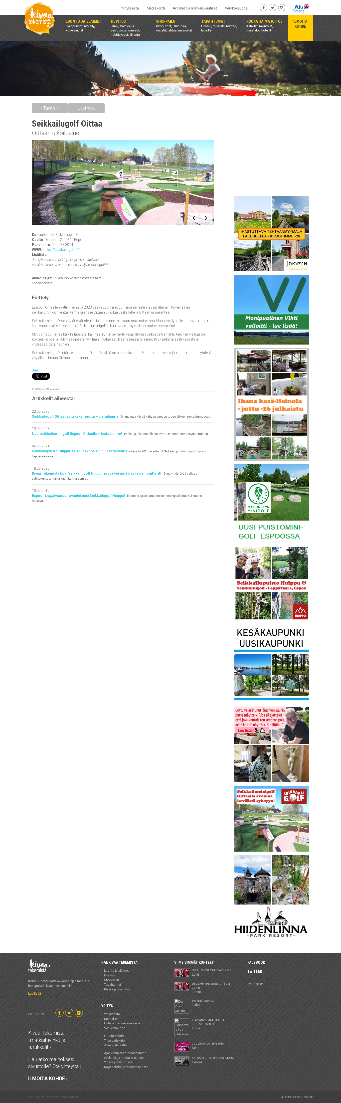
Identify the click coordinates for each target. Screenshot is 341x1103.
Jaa (35, 370)
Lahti (211, 972)
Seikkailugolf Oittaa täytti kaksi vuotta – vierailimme (121, 416)
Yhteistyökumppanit (118, 1062)
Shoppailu (111, 980)
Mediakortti (156, 8)
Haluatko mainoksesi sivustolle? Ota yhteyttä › (55, 1063)
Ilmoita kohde (114, 1036)
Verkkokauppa (236, 8)
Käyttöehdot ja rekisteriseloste (126, 1067)
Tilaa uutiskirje (114, 1040)
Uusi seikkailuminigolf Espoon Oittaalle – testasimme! (121, 434)
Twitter (254, 971)
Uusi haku (86, 108)
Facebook (256, 962)
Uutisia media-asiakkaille (122, 1023)
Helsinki (213, 1060)
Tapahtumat (112, 984)
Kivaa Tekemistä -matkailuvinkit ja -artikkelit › (46, 1040)
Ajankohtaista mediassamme (125, 1053)
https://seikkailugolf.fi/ (61, 250)
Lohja (208, 1024)
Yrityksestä (130, 8)
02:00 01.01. (255, 984)
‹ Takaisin (50, 108)
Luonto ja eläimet (116, 970)
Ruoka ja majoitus (117, 989)
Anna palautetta (115, 1045)
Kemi (208, 1046)
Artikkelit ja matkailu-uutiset (195, 8)
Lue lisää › (35, 993)
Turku (203, 1003)
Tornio (211, 988)
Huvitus (109, 975)
